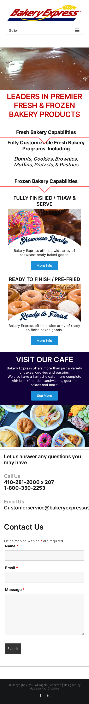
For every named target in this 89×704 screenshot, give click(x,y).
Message (15, 589)
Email (11, 568)
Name (11, 546)
